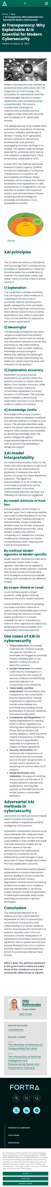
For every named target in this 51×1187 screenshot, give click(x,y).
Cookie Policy (13, 1155)
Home (5, 14)
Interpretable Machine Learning (22, 491)
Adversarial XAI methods (17, 815)
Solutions (13, 1135)
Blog (13, 14)
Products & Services (19, 1127)
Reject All (25, 1178)
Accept (25, 1174)
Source (11, 240)
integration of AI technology (19, 91)
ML (30, 126)
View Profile (25, 1014)
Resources (13, 1142)
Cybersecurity (16, 1029)
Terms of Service (31, 1155)
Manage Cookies (25, 1184)
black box (41, 623)
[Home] (5, 3)
